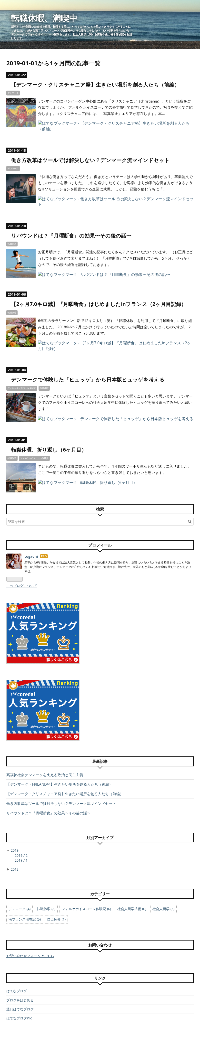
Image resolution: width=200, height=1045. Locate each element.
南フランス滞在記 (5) (25, 919)
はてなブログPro (19, 1018)
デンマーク (13, 92)
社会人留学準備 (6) (131, 908)
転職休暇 (12, 243)
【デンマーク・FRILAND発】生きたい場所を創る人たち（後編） (59, 784)
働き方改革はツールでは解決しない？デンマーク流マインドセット (90, 160)
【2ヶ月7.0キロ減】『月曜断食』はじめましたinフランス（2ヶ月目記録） (98, 304)
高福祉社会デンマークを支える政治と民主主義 (44, 774)
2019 (15, 850)
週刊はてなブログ (20, 1009)
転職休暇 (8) (46, 908)
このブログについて (21, 585)
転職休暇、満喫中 (44, 17)
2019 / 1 (21, 860)
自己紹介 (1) (56, 919)
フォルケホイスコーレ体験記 (22, 388)
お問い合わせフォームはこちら (30, 955)
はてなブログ (16, 991)
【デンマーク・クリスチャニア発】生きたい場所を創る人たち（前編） (95, 84)
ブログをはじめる (20, 1000)
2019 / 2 (21, 855)
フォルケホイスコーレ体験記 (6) (86, 908)
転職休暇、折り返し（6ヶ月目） (49, 449)
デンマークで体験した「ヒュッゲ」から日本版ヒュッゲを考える (88, 379)
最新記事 (100, 761)
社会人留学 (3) (163, 908)
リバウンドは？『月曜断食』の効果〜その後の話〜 (71, 235)
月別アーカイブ (100, 837)
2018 (15, 869)
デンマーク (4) (19, 908)
